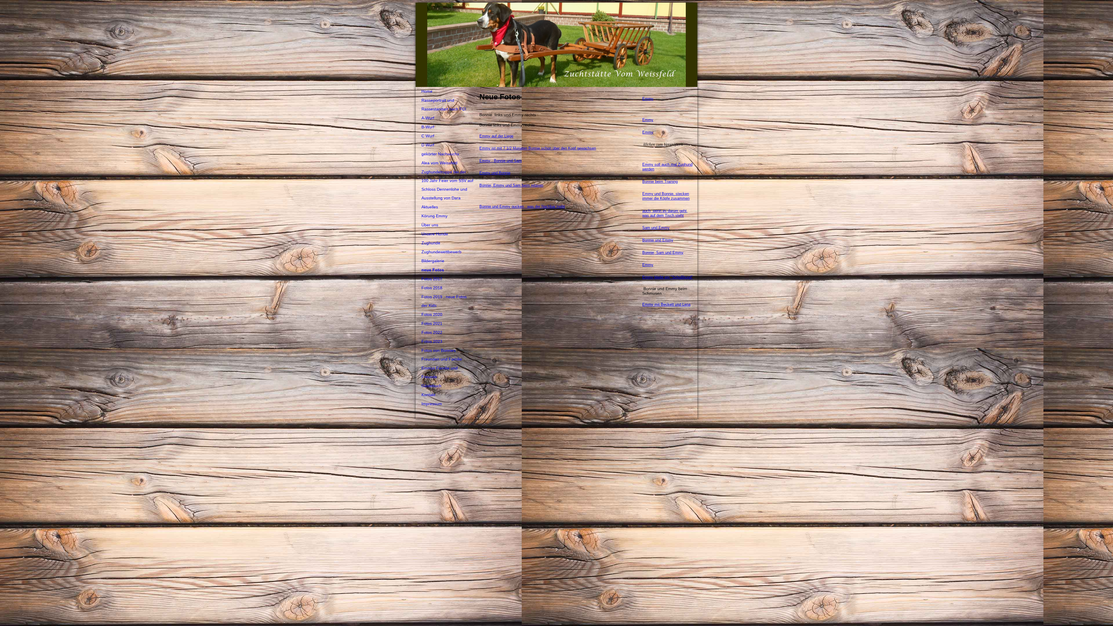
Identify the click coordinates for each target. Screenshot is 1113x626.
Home (426, 91)
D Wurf (427, 145)
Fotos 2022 (431, 332)
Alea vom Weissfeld (439, 163)
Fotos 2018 (431, 287)
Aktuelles (429, 207)
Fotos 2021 (431, 323)
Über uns (429, 225)
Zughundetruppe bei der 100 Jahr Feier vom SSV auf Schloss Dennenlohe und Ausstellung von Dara (447, 185)
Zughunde (430, 243)
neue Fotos (432, 269)
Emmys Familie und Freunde (439, 372)
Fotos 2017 (431, 278)
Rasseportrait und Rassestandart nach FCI (443, 104)
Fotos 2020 (431, 314)
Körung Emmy (434, 216)
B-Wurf (427, 127)
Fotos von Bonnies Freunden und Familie (441, 354)
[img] (556, 45)
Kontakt (428, 394)
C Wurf (427, 136)
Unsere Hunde (434, 234)
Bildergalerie (432, 261)
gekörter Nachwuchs (440, 154)
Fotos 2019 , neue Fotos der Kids (444, 301)
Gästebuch (431, 385)
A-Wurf (427, 118)
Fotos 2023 (431, 341)
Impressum (431, 403)
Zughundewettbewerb (441, 252)
